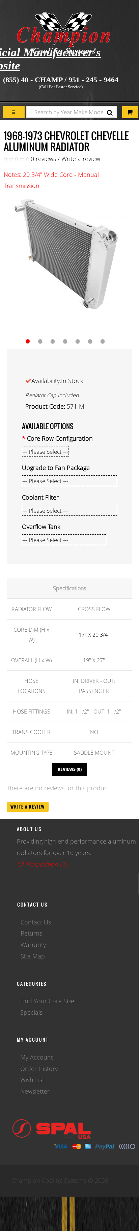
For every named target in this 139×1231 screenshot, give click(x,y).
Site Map (33, 956)
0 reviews (43, 159)
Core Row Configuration (60, 438)
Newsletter (35, 1091)
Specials (31, 1012)
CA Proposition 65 (41, 864)
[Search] (110, 112)
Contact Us (36, 922)
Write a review (80, 159)
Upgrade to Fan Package (56, 468)
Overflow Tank (41, 527)
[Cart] (14, 112)
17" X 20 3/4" (94, 634)
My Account (36, 1057)
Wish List (32, 1080)
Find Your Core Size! (48, 1001)
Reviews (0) (70, 769)
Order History (39, 1069)
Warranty (33, 945)
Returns (31, 933)
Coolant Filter (40, 497)
